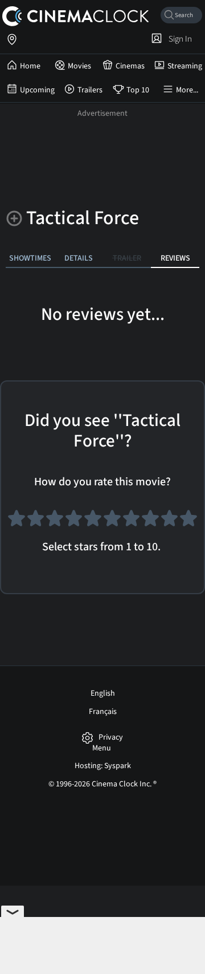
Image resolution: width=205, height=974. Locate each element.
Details (78, 258)
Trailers (89, 90)
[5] (92, 523)
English (103, 693)
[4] (74, 523)
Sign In (178, 39)
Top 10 (137, 90)
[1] (16, 523)
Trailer (127, 258)
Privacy (111, 737)
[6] (112, 523)
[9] (169, 523)
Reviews (175, 258)
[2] (36, 523)
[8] (150, 523)
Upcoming (37, 90)
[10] (188, 523)
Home (30, 66)
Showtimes (30, 258)
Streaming (184, 66)
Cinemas (130, 66)
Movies (79, 66)
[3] (54, 523)
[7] (131, 523)
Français (103, 711)
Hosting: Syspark (103, 765)
